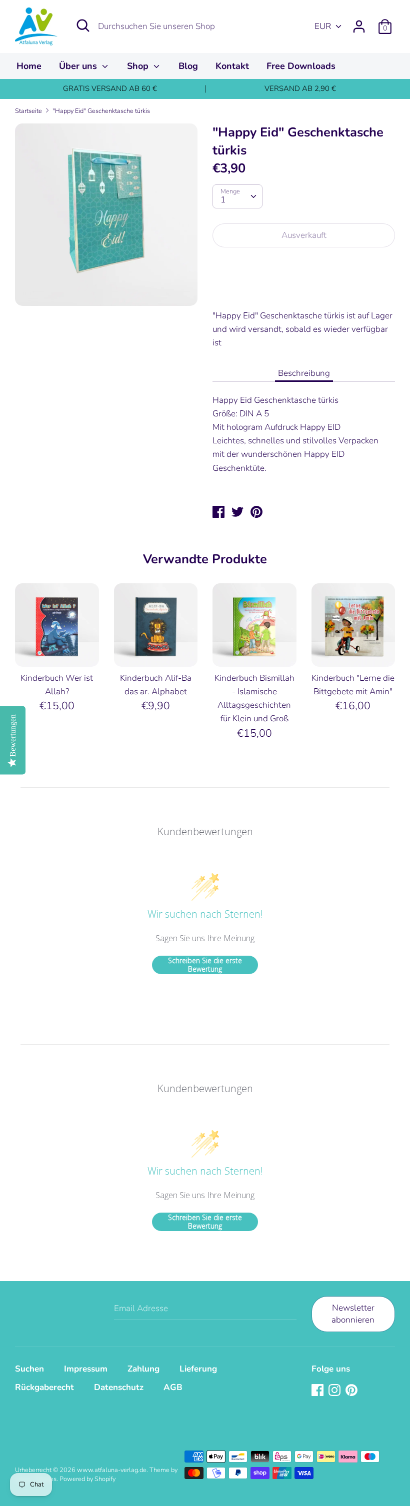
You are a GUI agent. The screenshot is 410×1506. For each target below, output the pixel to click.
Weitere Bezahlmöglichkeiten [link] (304, 290)
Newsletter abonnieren (353, 1314)
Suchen (29, 1369)
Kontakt (232, 66)
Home (29, 66)
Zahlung (144, 1369)
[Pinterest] (353, 1391)
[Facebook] (319, 1391)
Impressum (86, 1369)
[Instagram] (335, 1391)
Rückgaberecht (44, 1387)
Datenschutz (119, 1387)
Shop (139, 66)
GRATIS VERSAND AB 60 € (110, 88)
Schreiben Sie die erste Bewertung (205, 965)
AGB (173, 1387)
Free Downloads (301, 66)
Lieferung (198, 1369)
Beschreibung (304, 373)
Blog (188, 66)
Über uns (79, 66)
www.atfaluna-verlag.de (111, 1470)
